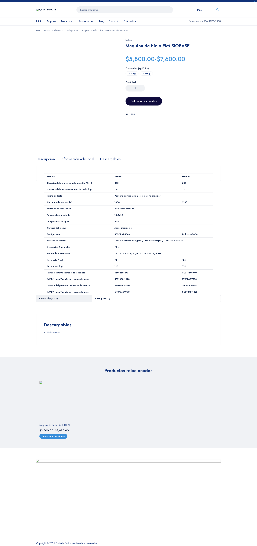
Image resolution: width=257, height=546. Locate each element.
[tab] (45, 159)
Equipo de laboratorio (53, 30)
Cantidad (131, 82)
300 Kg (132, 73)
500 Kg (146, 73)
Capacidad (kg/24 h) (137, 68)
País (199, 10)
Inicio (38, 30)
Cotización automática (143, 101)
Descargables (110, 159)
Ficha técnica (53, 332)
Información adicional (77, 159)
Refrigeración (72, 30)
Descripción (45, 159)
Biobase (129, 40)
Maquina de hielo (89, 30)
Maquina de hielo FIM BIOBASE (55, 425)
